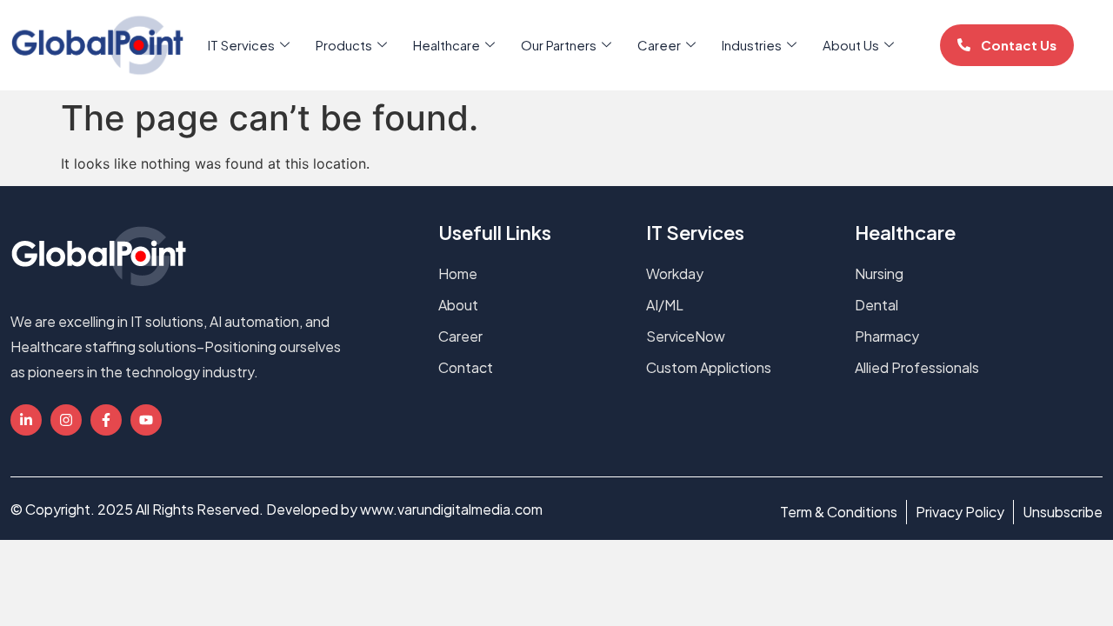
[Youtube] (146, 420)
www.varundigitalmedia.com (451, 509)
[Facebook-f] (106, 420)
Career (659, 45)
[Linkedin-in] (26, 420)
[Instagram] (66, 420)
